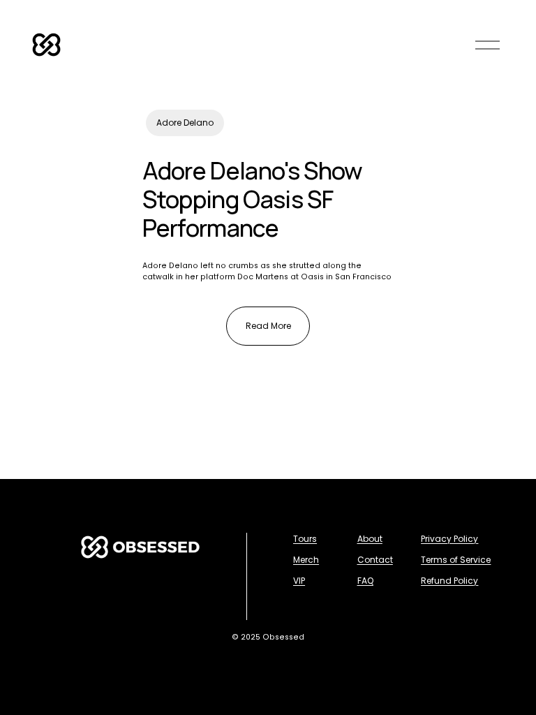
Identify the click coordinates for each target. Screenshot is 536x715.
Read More (268, 326)
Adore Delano (185, 122)
